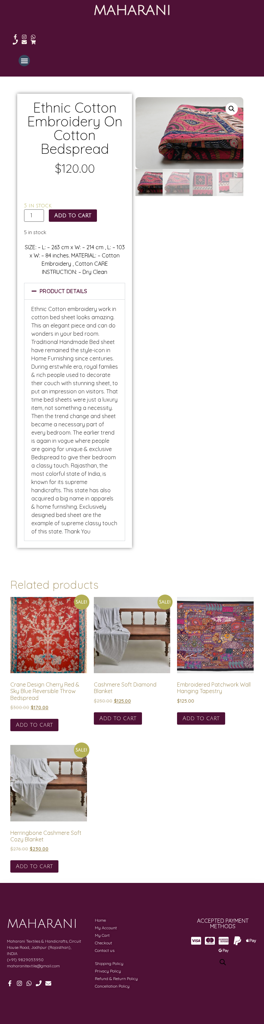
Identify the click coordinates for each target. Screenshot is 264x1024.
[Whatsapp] (33, 36)
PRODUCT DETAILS (63, 291)
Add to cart (72, 215)
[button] (24, 60)
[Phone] (15, 42)
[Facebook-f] (15, 36)
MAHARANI (132, 10)
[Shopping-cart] (33, 42)
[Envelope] (24, 42)
